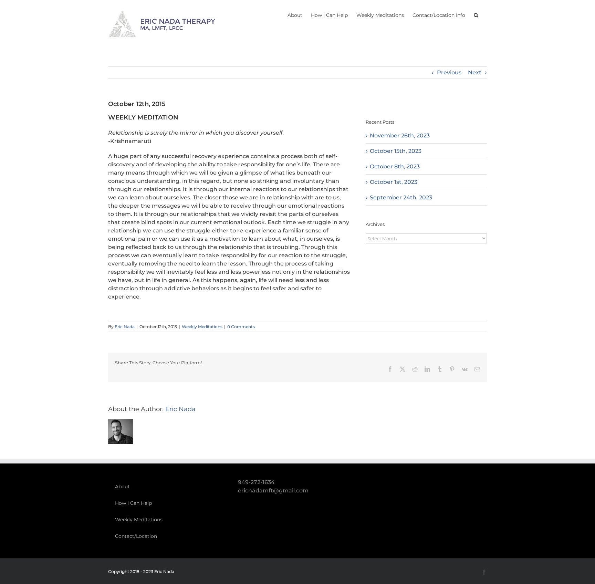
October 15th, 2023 (395, 151)
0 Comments (241, 326)
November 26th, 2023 (400, 135)
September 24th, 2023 (401, 197)
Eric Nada (125, 326)
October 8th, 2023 (395, 166)
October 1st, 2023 (393, 182)
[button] (476, 14)
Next (474, 72)
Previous (449, 72)
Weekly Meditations (202, 326)
